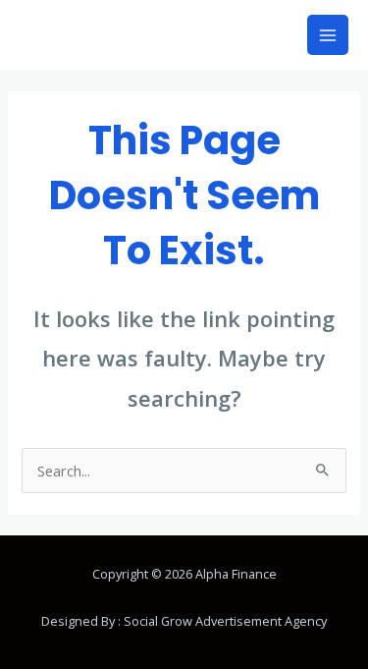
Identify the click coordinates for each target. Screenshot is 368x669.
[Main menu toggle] (327, 35)
